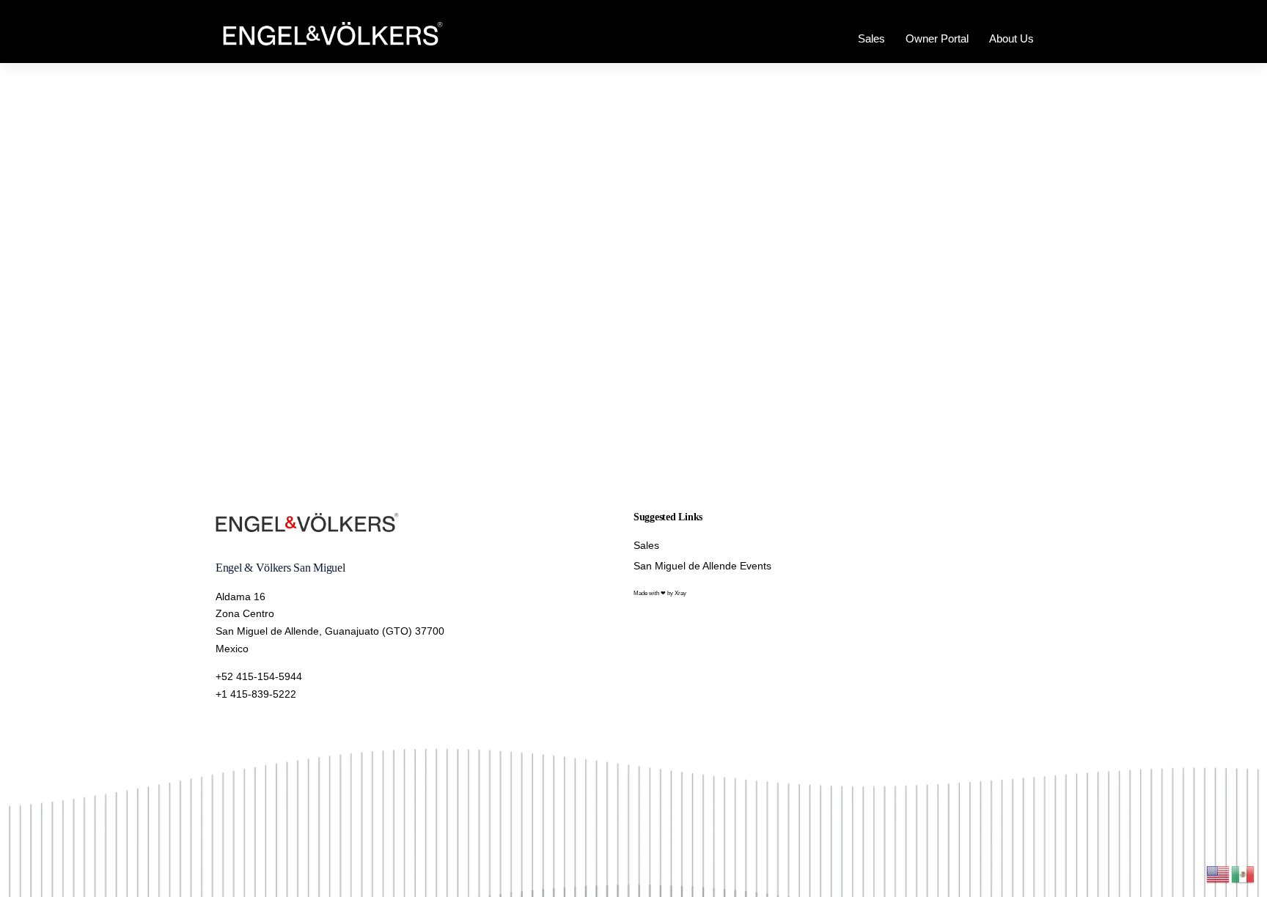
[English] (1218, 873)
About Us (1011, 38)
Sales (871, 38)
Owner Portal (937, 38)
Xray (680, 593)
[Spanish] (1243, 873)
